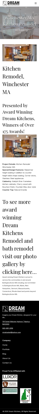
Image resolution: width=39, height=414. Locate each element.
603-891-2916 (7, 328)
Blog (4, 354)
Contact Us (7, 363)
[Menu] (36, 3)
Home (4, 345)
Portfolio (6, 349)
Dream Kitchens (14, 411)
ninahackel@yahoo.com (11, 332)
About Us (6, 358)
